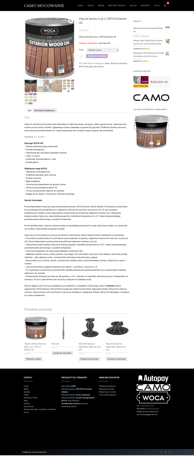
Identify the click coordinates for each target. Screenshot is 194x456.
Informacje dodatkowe (44, 110)
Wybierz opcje (33, 359)
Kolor (81, 50)
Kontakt (145, 5)
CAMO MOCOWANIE (44, 5)
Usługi (132, 5)
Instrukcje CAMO (30, 398)
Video (26, 395)
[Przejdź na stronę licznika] (153, 444)
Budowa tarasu (116, 5)
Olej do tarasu (70, 401)
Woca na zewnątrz (119, 63)
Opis (30, 110)
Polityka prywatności (107, 386)
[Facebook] (161, 452)
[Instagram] (170, 452)
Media (101, 5)
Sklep (91, 5)
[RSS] (165, 452)
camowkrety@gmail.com (147, 414)
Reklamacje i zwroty (107, 392)
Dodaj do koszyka (97, 56)
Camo (26, 386)
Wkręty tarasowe (75, 395)
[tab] (30, 110)
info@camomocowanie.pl (147, 412)
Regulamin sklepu (106, 389)
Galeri (26, 404)
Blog (26, 401)
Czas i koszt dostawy (107, 395)
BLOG (157, 5)
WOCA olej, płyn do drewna (91, 66)
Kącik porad (29, 406)
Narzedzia (68, 386)
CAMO (80, 5)
